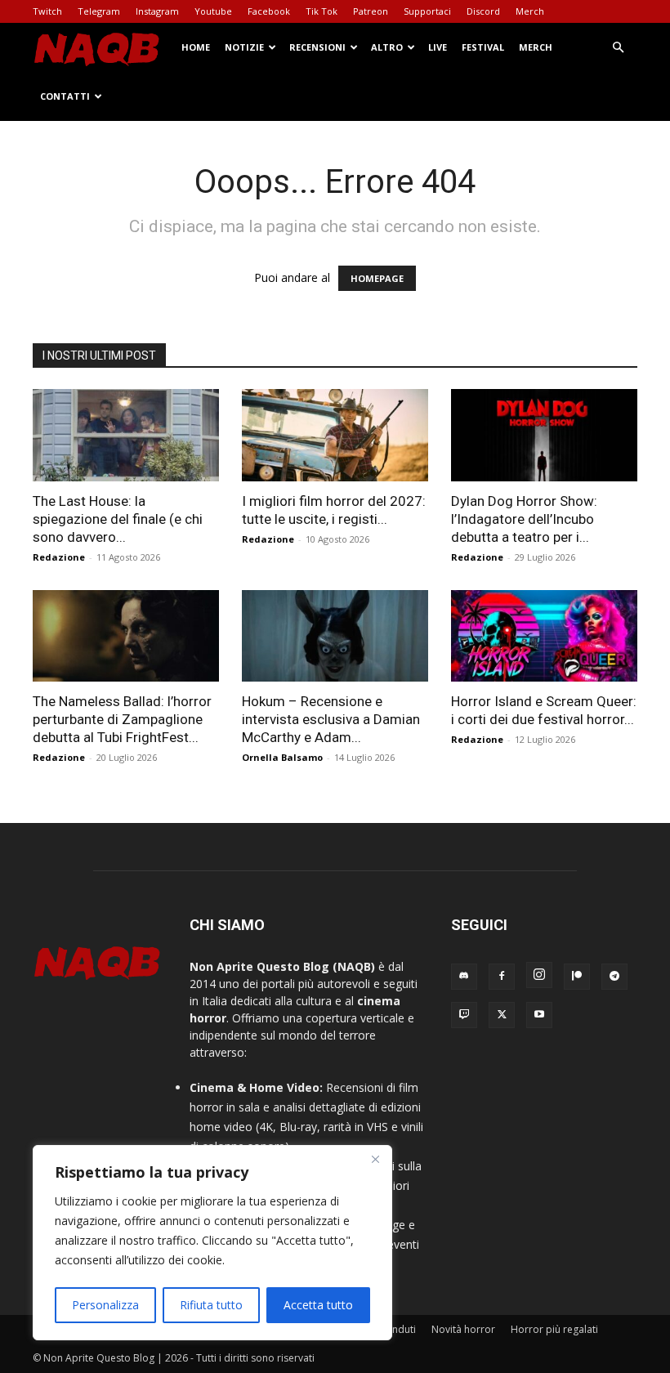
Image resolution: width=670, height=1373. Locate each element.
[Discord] (464, 977)
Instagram (157, 11)
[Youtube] (539, 1015)
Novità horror (463, 1329)
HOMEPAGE (377, 278)
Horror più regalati (554, 1329)
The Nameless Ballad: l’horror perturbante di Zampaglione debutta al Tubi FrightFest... (122, 719)
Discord (483, 11)
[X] (502, 1015)
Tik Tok (321, 11)
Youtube (213, 11)
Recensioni (317, 47)
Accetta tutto (318, 1305)
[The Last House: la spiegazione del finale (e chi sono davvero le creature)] (126, 435)
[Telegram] (614, 977)
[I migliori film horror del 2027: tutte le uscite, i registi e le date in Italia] (335, 435)
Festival (483, 47)
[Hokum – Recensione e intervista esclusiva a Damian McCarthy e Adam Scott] (335, 636)
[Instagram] (539, 975)
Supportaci (427, 11)
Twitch (47, 11)
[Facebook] (502, 977)
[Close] (375, 1159)
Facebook (269, 11)
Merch (530, 11)
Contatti (65, 96)
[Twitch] (464, 1015)
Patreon (370, 11)
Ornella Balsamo (282, 757)
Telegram (99, 11)
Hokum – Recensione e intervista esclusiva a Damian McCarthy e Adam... (331, 719)
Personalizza (105, 1305)
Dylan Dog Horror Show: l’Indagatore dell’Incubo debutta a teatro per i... (524, 519)
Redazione (59, 557)
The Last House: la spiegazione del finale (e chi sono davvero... (118, 519)
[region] (212, 1242)
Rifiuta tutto (211, 1305)
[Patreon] (577, 977)
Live (437, 47)
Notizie (244, 47)
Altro (387, 47)
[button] (617, 48)
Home (195, 47)
